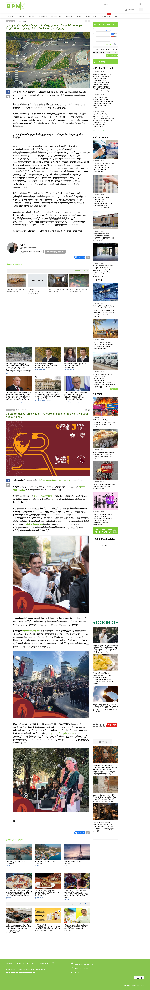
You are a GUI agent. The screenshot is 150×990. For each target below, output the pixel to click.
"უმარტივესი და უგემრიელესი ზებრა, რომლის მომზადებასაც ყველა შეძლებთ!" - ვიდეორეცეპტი (47, 892)
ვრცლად (113, 389)
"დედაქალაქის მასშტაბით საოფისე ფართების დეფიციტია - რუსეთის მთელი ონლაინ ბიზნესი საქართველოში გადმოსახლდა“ (103, 271)
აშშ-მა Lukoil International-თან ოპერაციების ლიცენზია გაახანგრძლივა (104, 486)
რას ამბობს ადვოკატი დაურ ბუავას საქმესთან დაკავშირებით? (75, 365)
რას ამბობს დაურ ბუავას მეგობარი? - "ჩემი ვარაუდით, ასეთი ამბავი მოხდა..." (46, 365)
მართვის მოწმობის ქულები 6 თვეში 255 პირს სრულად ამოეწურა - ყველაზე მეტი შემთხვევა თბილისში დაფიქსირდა (103, 167)
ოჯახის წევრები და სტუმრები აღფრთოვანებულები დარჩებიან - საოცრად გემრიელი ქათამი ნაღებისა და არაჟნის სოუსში (19, 892)
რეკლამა (33, 963)
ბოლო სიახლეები (103, 68)
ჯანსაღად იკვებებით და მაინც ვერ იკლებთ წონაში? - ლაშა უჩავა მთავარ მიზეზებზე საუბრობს (76, 927)
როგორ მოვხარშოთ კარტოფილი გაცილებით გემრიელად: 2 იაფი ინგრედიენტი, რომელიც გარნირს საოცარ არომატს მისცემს (103, 678)
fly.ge (8, 865)
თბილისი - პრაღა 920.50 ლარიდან (15, 862)
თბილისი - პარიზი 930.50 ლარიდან (73, 862)
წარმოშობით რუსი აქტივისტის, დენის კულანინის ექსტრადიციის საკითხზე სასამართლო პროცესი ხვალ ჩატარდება (48, 395)
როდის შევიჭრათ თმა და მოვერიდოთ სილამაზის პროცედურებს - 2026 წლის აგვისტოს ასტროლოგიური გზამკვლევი (103, 827)
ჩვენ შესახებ (21, 963)
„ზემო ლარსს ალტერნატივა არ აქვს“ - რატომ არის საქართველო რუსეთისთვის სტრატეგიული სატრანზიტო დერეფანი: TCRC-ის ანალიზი (104, 311)
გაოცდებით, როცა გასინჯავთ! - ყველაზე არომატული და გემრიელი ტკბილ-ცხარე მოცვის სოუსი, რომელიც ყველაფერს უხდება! (76, 893)
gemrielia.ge (10, 898)
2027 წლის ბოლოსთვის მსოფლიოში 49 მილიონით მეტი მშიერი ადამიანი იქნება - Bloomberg (103, 345)
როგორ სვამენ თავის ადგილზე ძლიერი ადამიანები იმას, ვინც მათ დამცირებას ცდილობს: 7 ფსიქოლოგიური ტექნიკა (105, 649)
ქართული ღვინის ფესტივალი (60, 733)
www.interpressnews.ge (14, 402)
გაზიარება (81, 257)
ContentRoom (84, 904)
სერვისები (44, 963)
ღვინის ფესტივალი (43, 496)
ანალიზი (98, 280)
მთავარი (9, 963)
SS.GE (10, 270)
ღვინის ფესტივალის (33, 524)
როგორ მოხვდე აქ (81, 270)
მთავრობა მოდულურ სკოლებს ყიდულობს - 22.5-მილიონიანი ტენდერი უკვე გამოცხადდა (103, 237)
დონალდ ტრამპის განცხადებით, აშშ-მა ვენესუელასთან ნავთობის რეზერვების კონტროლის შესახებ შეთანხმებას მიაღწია (103, 102)
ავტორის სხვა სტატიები (30, 251)
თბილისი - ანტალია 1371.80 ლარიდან (46, 862)
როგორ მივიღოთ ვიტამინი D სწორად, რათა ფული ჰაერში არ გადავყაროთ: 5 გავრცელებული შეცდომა (105, 708)
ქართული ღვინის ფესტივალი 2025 (55, 480)
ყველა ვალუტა (111, 55)
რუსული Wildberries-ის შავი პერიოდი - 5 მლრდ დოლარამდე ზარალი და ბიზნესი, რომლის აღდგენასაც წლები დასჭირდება (103, 519)
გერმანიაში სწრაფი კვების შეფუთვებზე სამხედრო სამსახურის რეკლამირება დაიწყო (103, 455)
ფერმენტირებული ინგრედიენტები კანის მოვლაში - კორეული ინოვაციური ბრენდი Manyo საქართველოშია (47, 927)
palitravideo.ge (11, 373)
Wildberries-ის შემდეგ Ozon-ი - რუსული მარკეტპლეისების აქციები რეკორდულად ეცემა (104, 423)
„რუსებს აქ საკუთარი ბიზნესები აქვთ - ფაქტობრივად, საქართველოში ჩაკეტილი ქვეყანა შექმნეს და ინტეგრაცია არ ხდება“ (103, 202)
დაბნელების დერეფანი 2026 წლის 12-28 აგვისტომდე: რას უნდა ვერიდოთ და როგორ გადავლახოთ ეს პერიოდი (104, 798)
